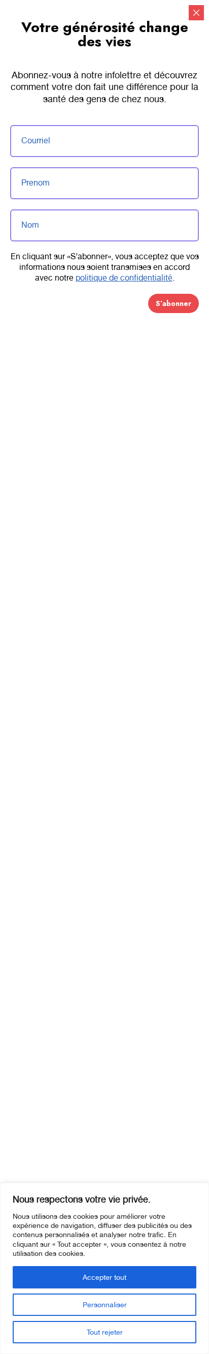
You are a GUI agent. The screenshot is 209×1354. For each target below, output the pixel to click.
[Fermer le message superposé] (196, 12)
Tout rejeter (105, 1332)
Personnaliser (105, 1305)
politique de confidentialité (124, 278)
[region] (104, 1268)
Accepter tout (104, 1277)
